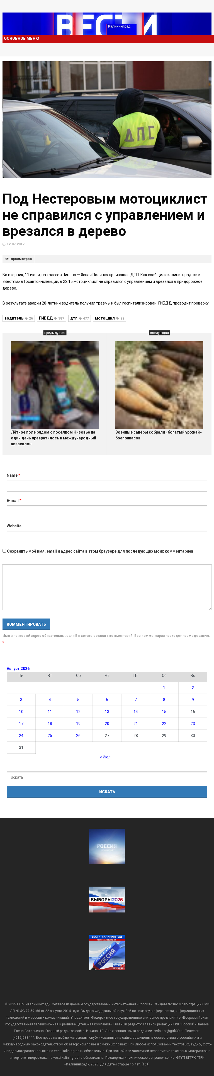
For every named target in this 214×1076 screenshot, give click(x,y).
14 (135, 711)
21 (135, 723)
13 (107, 711)
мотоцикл (109, 318)
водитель (18, 318)
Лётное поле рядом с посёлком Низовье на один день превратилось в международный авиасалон (53, 438)
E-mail (14, 500)
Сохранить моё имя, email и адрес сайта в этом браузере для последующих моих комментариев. (100, 551)
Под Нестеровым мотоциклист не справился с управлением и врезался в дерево (105, 215)
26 (78, 735)
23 (193, 723)
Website (14, 526)
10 (21, 711)
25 (50, 735)
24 (21, 735)
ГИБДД (51, 318)
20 (107, 723)
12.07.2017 (16, 244)
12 (78, 711)
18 (50, 723)
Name (13, 475)
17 (21, 723)
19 (78, 723)
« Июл (105, 757)
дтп (79, 318)
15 (164, 711)
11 (50, 711)
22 (164, 723)
